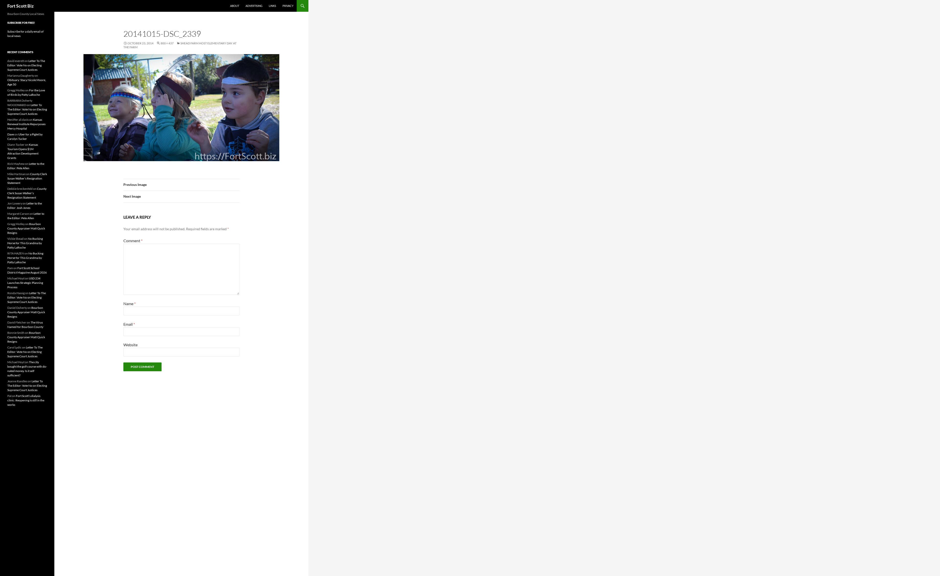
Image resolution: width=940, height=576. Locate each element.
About (234, 5)
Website (130, 344)
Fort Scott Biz (20, 6)
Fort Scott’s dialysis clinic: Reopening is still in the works (25, 400)
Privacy (288, 5)
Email (129, 324)
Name (129, 303)
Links (272, 5)
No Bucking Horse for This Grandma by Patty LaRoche (25, 243)
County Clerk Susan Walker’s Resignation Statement (27, 178)
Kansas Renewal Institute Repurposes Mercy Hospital (26, 124)
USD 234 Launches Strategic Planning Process (25, 282)
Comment (132, 240)
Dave (10, 134)
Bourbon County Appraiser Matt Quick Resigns (26, 228)
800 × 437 (167, 43)
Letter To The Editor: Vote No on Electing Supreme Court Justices (26, 65)
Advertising (254, 5)
